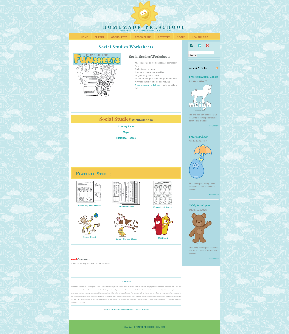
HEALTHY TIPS (200, 37)
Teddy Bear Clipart (199, 205)
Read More (214, 126)
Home (107, 309)
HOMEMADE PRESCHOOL (144, 27)
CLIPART (99, 37)
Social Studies (142, 309)
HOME (84, 37)
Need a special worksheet (147, 85)
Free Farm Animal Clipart (203, 77)
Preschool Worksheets (123, 309)
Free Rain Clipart (198, 136)
